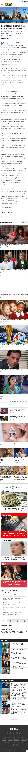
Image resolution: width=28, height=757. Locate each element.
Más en (8, 487)
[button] (25, 50)
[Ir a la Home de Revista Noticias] (8, 4)
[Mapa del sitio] (20, 733)
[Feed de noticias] (17, 733)
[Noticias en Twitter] (14, 733)
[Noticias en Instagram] (7, 733)
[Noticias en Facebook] (10, 733)
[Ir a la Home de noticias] (14, 729)
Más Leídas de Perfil (8, 680)
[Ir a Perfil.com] (24, 1)
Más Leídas (4, 641)
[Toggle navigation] (2, 4)
